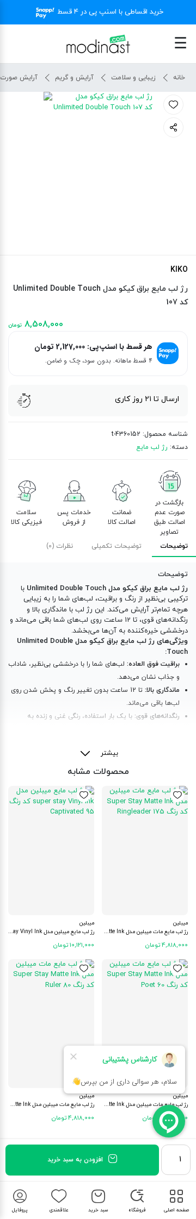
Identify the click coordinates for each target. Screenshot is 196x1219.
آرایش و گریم (74, 77)
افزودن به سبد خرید (75, 1159)
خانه (179, 77)
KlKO (179, 270)
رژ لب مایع (151, 447)
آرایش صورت (19, 77)
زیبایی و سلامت (133, 77)
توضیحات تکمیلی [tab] (116, 546)
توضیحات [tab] (174, 546)
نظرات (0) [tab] (59, 546)
